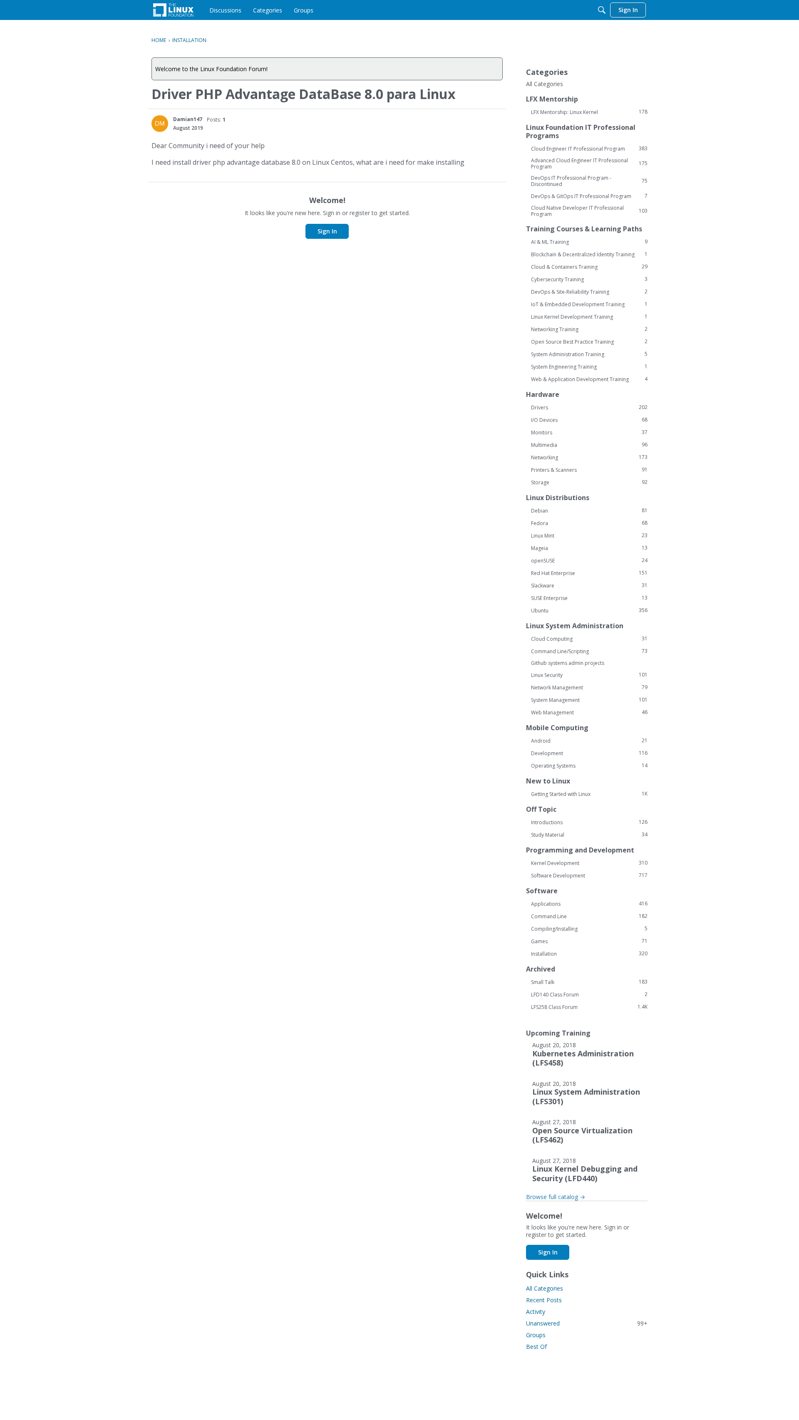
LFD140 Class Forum (589, 994)
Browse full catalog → (555, 1197)
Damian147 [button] (187, 119)
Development (589, 753)
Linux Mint (589, 535)
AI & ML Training (589, 241)
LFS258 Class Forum (589, 1007)
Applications (589, 903)
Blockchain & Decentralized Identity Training (589, 254)
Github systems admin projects (567, 663)
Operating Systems (589, 765)
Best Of (536, 1347)
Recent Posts (544, 1300)
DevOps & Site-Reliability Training (589, 291)
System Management (589, 700)
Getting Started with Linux (589, 794)
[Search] (601, 9)
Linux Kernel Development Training (589, 316)
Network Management (589, 687)
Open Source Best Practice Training (589, 341)
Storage (589, 482)
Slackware (589, 585)
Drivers (589, 407)
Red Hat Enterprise (589, 573)
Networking (589, 457)
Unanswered (587, 1323)
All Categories (544, 84)
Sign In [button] (327, 231)
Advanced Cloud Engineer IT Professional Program (589, 163)
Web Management (589, 712)
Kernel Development (589, 863)
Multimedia (589, 445)
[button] (159, 123)
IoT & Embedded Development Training (589, 304)
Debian (589, 510)
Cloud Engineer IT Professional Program (589, 148)
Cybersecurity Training (589, 279)
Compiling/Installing (589, 928)
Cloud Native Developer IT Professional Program (589, 211)
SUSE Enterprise (589, 598)
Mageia (589, 548)
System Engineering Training (589, 366)
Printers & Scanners (589, 469)
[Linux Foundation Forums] (173, 10)
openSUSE (589, 560)
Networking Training (589, 329)
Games (589, 941)
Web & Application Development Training (589, 379)
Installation (589, 953)
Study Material (589, 834)
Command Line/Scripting (589, 651)
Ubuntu (589, 610)
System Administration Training (589, 354)
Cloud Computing (589, 638)
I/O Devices (589, 420)
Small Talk (589, 982)
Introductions (589, 822)
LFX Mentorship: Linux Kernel (589, 112)
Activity (535, 1312)
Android (589, 740)
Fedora (589, 523)
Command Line (589, 916)
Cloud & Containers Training (589, 266)
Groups (536, 1335)
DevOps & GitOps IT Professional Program (589, 196)
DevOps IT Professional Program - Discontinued (589, 181)
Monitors (589, 432)
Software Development (589, 875)
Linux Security (589, 675)
